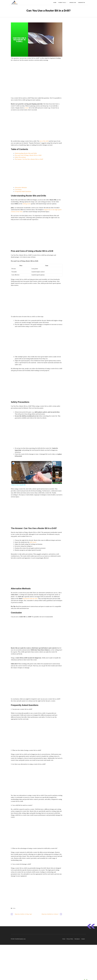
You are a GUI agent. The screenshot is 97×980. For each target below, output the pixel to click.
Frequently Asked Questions (23, 191)
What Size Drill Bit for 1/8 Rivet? (50, 914)
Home (54, 2)
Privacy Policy (70, 939)
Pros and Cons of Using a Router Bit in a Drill (28, 155)
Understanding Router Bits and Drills (26, 153)
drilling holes (27, 204)
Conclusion (18, 189)
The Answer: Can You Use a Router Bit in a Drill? (29, 159)
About (63, 939)
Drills (14, 908)
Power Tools (62, 2)
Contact (83, 939)
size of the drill (44, 141)
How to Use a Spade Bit (22, 463)
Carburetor (81, 2)
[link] (13, 463)
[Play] (57, 474)
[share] (49, 462)
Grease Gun (72, 2)
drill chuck (33, 542)
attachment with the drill (30, 598)
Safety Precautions (20, 157)
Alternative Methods (21, 187)
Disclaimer (77, 939)
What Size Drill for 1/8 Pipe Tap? (23, 914)
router (27, 108)
